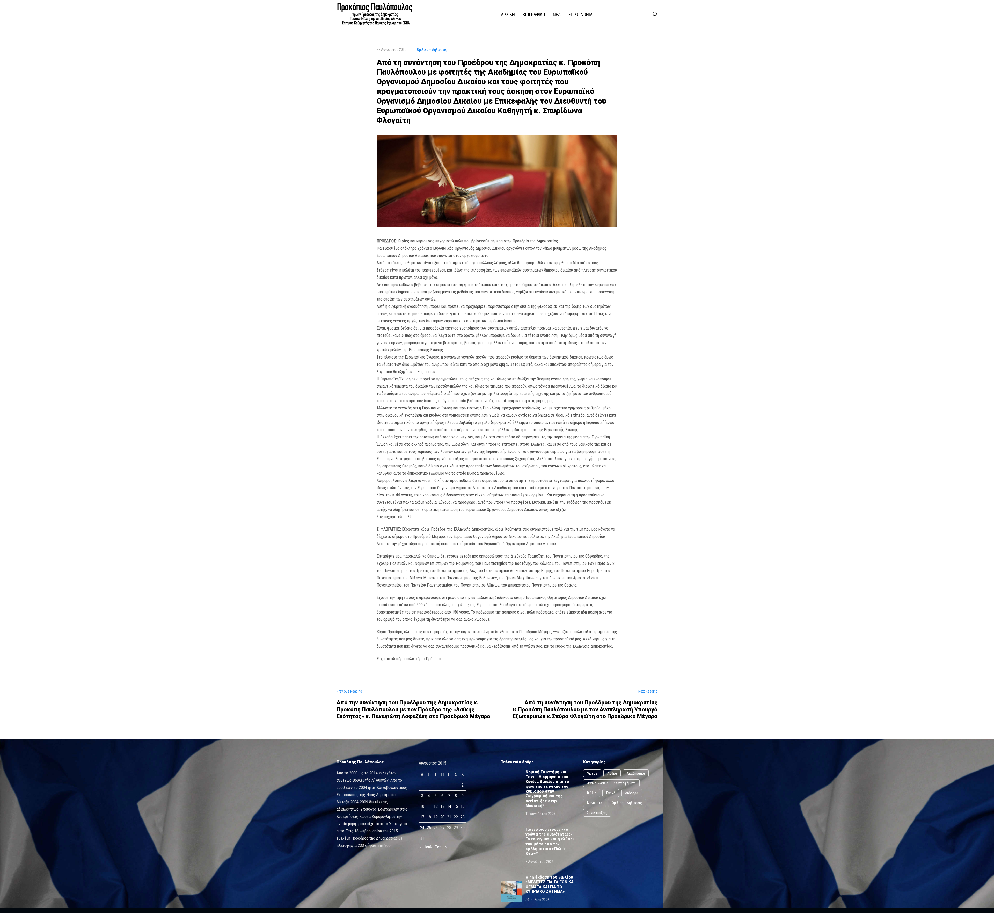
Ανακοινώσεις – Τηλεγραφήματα (611, 783)
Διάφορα (631, 793)
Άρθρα (612, 773)
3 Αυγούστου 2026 (539, 862)
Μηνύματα (594, 803)
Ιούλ (428, 847)
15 (456, 806)
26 (436, 827)
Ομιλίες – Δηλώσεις (432, 49)
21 (449, 817)
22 (456, 817)
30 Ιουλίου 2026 (537, 900)
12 (436, 806)
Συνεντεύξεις (597, 813)
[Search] (654, 14)
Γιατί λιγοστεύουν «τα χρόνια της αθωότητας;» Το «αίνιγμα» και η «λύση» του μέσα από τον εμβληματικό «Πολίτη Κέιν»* (550, 841)
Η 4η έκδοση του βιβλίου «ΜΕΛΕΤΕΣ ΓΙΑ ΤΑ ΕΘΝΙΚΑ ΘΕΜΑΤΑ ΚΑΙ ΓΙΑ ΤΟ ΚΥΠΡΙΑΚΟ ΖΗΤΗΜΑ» (549, 884)
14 (449, 806)
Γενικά (610, 793)
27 (442, 827)
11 (429, 806)
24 (422, 827)
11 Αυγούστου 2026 (540, 814)
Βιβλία (591, 793)
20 (442, 817)
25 (429, 827)
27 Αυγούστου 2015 (391, 49)
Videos (592, 773)
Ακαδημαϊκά (636, 773)
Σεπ (439, 847)
